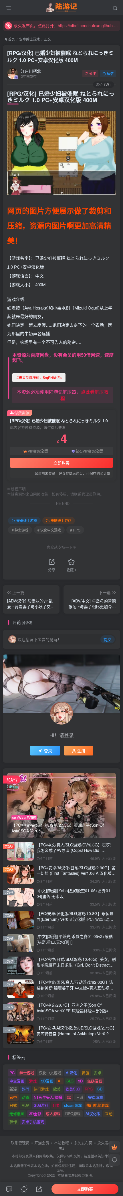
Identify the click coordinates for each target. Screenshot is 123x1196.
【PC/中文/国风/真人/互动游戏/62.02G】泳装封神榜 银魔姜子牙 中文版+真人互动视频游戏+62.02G (75, 987)
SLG (70, 1081)
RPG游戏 (73, 1113)
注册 (81, 750)
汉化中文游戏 (50, 1072)
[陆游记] (61, 6)
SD (99, 1089)
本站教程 (61, 1142)
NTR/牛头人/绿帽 (48, 1097)
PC (12, 1072)
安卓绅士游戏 (29, 39)
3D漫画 (47, 1081)
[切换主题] (114, 1160)
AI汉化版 (93, 1113)
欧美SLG (73, 1089)
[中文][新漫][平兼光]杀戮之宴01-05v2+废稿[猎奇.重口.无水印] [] (75, 939)
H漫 (56, 1105)
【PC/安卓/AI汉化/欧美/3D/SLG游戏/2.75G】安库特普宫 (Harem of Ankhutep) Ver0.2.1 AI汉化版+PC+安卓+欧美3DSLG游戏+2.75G (76, 1033)
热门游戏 (41, 1089)
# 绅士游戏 (20, 529)
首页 (11, 39)
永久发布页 (83, 1142)
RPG (89, 1089)
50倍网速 (90, 355)
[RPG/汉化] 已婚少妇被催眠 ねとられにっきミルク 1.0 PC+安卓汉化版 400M (60, 56)
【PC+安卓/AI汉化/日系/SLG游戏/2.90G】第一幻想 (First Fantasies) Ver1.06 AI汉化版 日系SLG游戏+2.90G (76, 873)
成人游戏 (53, 1113)
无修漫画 (16, 1113)
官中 (13, 1097)
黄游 (85, 1072)
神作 (13, 1121)
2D (69, 1097)
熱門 (25, 1089)
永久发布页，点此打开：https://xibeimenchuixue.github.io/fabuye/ (66, 25)
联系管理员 (20, 1142)
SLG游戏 (41, 1105)
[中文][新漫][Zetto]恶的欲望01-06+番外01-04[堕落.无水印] (74, 893)
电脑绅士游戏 (61, 520)
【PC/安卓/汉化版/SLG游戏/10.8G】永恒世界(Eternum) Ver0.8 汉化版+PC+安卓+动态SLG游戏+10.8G (75, 919)
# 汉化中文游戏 (49, 529)
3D (80, 1081)
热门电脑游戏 (97, 1105)
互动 (108, 1113)
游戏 (33, 1081)
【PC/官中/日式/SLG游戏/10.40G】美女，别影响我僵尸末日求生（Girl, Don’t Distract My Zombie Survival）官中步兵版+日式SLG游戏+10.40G (76, 967)
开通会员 (41, 1142)
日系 (80, 1097)
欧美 (57, 1089)
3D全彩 (35, 1113)
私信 (110, 73)
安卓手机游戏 (33, 1121)
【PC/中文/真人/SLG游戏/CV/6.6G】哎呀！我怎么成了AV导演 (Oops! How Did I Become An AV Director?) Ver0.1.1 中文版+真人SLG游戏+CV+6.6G (75, 853)
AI (59, 1081)
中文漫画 (16, 1081)
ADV (25, 1105)
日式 (13, 1105)
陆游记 (73, 1175)
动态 (25, 1097)
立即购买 (61, 463)
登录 (48, 750)
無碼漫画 (94, 1081)
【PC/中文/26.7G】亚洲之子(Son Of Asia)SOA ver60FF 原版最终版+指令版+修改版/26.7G (74, 1010)
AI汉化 (71, 1072)
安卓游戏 (95, 1097)
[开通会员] (114, 1147)
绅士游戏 (26, 1072)
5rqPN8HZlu (38, 377)
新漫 (13, 1089)
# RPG (75, 529)
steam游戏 (73, 1105)
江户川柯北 (31, 71)
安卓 (97, 1072)
